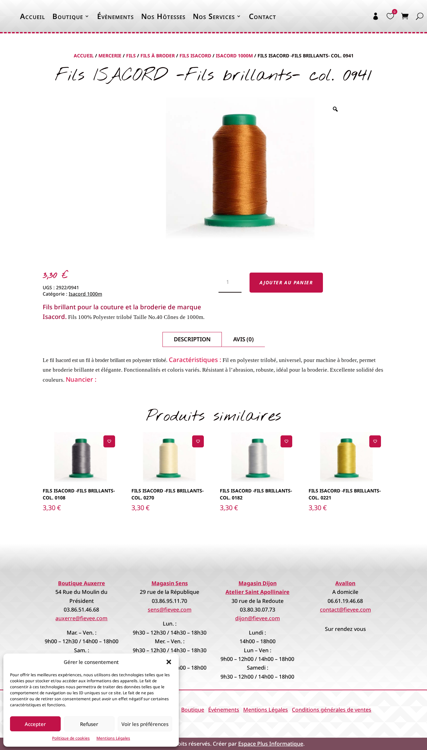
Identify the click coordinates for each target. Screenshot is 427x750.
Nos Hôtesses (163, 16)
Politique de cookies (71, 738)
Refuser (89, 724)
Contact (262, 16)
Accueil (32, 16)
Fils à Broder (157, 55)
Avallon (345, 583)
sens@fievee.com (169, 609)
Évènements (115, 16)
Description (192, 339)
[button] (168, 662)
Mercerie (109, 55)
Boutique (67, 16)
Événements (223, 709)
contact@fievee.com (345, 609)
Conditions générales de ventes (331, 709)
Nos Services (214, 16)
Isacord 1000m (234, 55)
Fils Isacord (195, 55)
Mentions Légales (113, 738)
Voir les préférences (144, 724)
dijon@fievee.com (257, 618)
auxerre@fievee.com (81, 618)
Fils (131, 55)
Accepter (35, 724)
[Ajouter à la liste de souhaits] (109, 441)
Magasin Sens (169, 583)
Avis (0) (243, 339)
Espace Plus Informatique (270, 743)
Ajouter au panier (286, 282)
